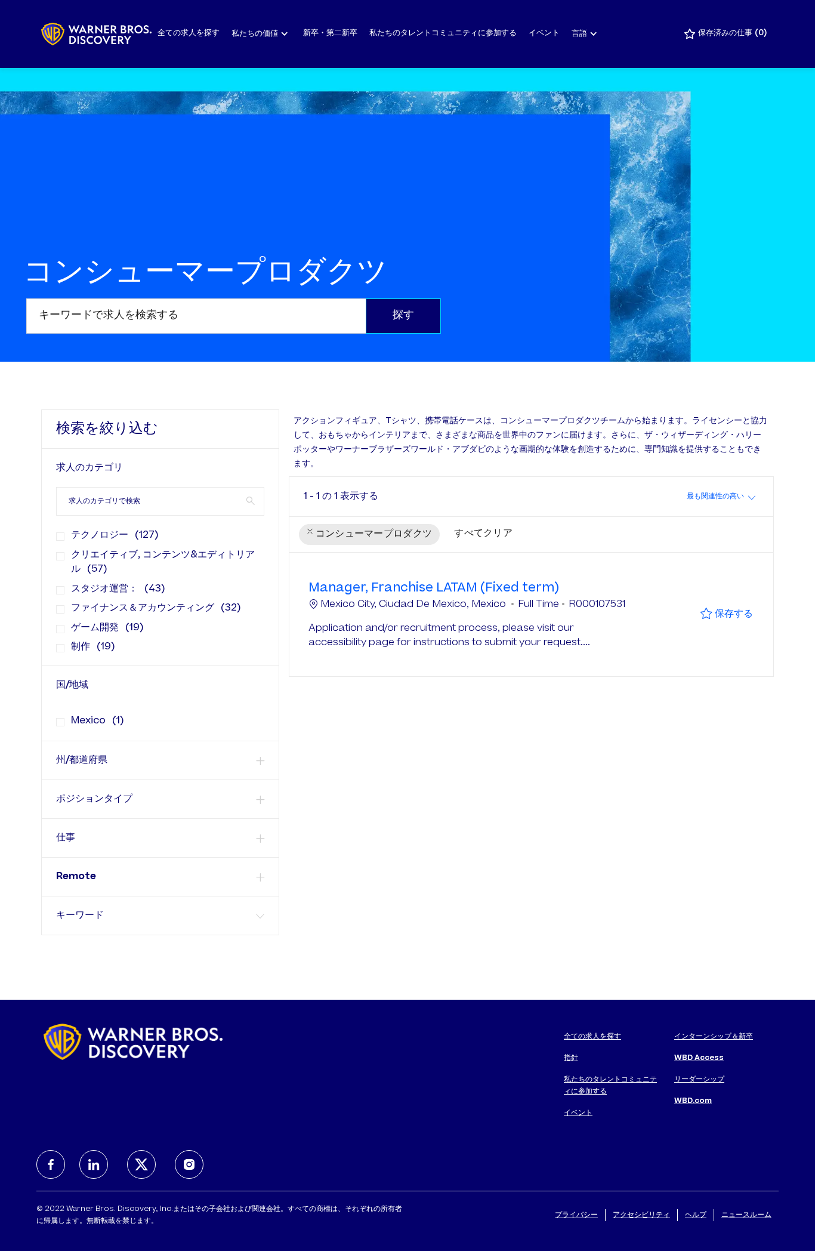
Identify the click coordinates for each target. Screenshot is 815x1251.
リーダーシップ (699, 1079)
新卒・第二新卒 (330, 34)
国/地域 (72, 685)
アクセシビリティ (641, 1215)
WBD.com (693, 1101)
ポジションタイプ (94, 799)
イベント (544, 34)
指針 (571, 1058)
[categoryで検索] (250, 500)
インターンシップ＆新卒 (713, 1036)
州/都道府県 (81, 760)
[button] (403, 316)
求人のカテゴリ (89, 468)
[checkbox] (56, 531)
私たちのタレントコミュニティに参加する (443, 34)
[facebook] (50, 1164)
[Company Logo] (96, 34)
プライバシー (576, 1215)
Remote (76, 877)
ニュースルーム (746, 1215)
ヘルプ (695, 1215)
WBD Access (699, 1058)
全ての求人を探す (189, 34)
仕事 (65, 838)
